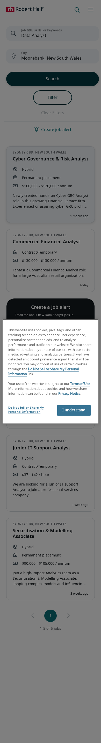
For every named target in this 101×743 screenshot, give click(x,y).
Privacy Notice (69, 393)
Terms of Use (80, 384)
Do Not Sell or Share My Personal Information (26, 410)
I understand (74, 410)
